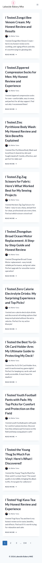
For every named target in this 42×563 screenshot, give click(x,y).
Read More (11, 54)
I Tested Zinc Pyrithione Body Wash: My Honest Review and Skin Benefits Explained (20, 131)
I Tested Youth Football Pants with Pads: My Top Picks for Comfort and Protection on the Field (20, 404)
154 (24, 543)
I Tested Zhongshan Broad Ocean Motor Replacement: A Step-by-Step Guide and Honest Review (20, 240)
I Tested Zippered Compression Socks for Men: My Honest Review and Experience (20, 77)
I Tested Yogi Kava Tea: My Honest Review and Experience (20, 504)
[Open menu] (37, 4)
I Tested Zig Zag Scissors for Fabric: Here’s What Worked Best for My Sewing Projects (19, 186)
